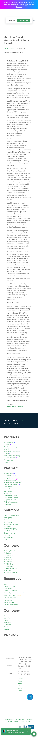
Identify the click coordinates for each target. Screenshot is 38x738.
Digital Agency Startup (11, 516)
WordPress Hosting (10, 447)
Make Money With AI (11, 598)
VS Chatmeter (8, 566)
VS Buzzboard (8, 571)
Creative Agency (9, 533)
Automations (8, 489)
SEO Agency (8, 522)
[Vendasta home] (12, 20)
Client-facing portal (10, 495)
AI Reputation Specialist (12, 478)
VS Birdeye (7, 553)
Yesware (7, 462)
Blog (5, 584)
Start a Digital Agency (11, 593)
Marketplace (8, 487)
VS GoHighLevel (9, 551)
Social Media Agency (11, 524)
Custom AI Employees (11, 484)
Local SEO (7, 449)
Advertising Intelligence (12, 451)
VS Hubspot (8, 560)
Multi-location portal (11, 498)
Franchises (7, 535)
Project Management (11, 502)
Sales (5, 540)
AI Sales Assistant (10, 480)
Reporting (7, 493)
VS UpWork (8, 562)
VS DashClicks (8, 555)
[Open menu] (34, 20)
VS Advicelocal (8, 564)
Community (8, 600)
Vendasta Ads (8, 460)
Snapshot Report (10, 500)
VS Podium (7, 557)
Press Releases (9, 48)
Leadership (8, 625)
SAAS (5, 520)
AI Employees (8, 474)
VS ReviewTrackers (10, 573)
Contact (16, 423)
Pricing (6, 421)
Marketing (7, 526)
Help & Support (9, 602)
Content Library (9, 586)
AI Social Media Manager (12, 482)
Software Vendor (9, 537)
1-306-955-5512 (25, 672)
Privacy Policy (19, 721)
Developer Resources (11, 605)
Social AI (7, 445)
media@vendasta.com (15, 406)
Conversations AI (10, 458)
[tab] (10, 658)
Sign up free (24, 20)
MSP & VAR (7, 531)
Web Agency (8, 518)
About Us (7, 423)
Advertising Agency (10, 529)
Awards (6, 629)
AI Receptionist (9, 476)
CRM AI (6, 453)
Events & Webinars (10, 591)
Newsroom (7, 622)
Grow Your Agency (10, 595)
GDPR (28, 721)
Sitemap (21, 719)
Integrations (8, 491)
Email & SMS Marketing (12, 456)
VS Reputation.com (10, 568)
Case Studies (8, 588)
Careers (14, 421)
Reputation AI (9, 442)
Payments (7, 504)
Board (6, 627)
